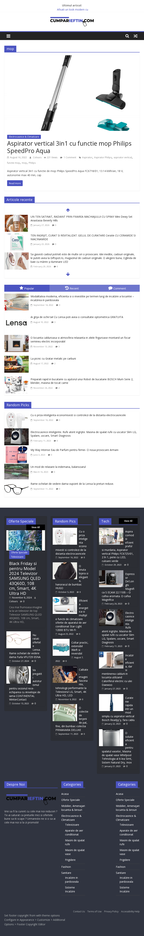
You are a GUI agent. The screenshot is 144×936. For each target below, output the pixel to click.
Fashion (66, 867)
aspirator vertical (123, 157)
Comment (119, 288)
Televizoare (17, 556)
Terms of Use (94, 911)
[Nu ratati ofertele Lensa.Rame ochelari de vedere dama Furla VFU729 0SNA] (18, 633)
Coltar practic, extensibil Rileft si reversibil (79, 648)
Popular (29, 288)
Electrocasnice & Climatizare (24, 136)
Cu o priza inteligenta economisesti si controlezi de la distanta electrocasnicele (78, 415)
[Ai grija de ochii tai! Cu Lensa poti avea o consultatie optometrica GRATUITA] (17, 315)
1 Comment (69, 157)
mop (24, 162)
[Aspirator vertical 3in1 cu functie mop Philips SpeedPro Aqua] (72, 58)
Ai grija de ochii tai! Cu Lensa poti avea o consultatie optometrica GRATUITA (77, 317)
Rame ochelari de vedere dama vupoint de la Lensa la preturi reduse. (72, 483)
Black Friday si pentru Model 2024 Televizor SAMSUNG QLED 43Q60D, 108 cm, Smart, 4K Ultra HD (24, 578)
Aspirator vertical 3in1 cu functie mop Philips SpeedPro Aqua (69, 146)
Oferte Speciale (19, 552)
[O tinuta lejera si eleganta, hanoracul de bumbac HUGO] (66, 564)
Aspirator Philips (103, 157)
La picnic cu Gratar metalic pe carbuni (53, 358)
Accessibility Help (130, 911)
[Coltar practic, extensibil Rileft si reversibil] (62, 640)
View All (36, 527)
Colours (37, 157)
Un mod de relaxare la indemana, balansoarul (58, 467)
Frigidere (70, 860)
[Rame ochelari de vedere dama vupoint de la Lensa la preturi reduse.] (17, 482)
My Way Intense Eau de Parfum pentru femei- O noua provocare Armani (74, 450)
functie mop (13, 162)
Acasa (65, 794)
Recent (74, 288)
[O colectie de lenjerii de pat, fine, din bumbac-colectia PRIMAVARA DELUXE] (66, 706)
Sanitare (66, 873)
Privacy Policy (111, 911)
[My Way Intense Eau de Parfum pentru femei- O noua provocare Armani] (17, 449)
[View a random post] (135, 36)
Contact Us (79, 911)
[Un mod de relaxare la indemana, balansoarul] (17, 465)
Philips (32, 162)
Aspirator (87, 157)
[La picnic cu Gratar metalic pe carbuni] (17, 356)
